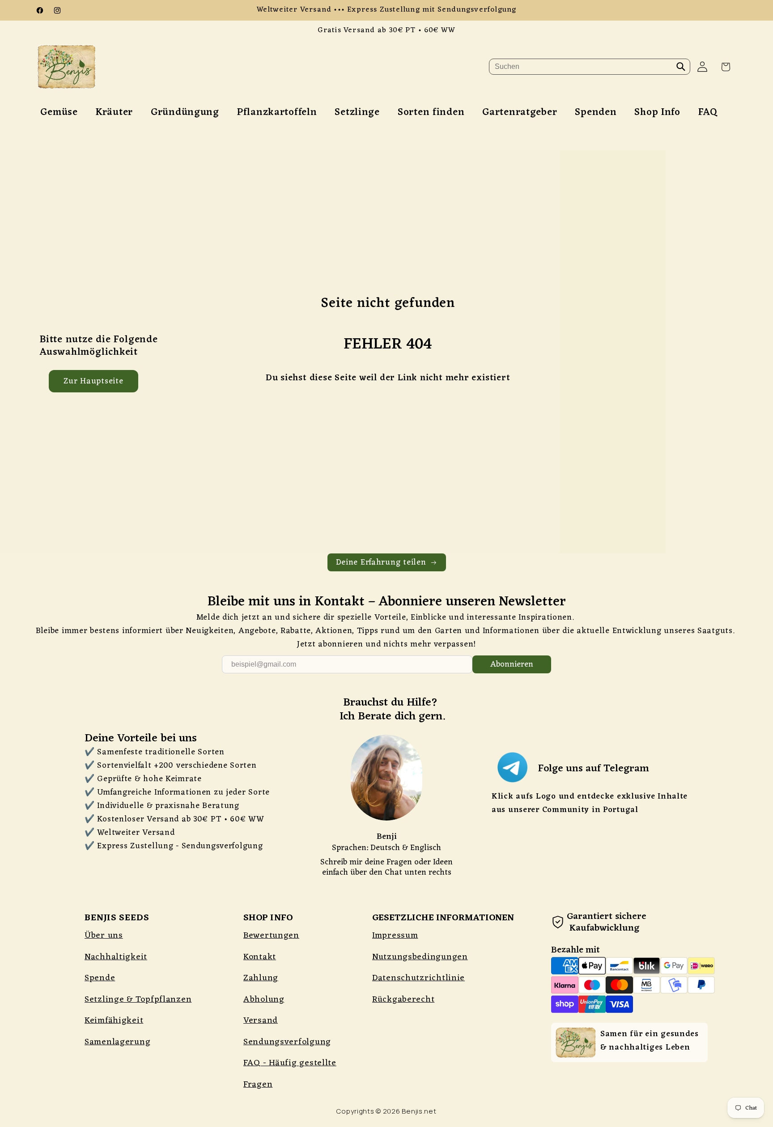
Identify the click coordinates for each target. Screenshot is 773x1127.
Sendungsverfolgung (287, 1042)
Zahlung (260, 978)
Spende (100, 978)
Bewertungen (271, 935)
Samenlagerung (117, 1042)
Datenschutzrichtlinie (418, 978)
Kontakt (259, 957)
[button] (726, 67)
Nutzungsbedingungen (420, 957)
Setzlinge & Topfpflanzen (138, 999)
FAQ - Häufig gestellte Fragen (289, 1073)
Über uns (104, 935)
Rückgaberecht (403, 999)
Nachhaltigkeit (116, 957)
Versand (260, 1020)
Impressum (395, 935)
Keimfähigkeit (114, 1020)
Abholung (264, 999)
